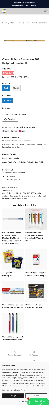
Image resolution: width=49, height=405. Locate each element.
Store (12, 23)
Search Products (15, 355)
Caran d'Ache (23, 23)
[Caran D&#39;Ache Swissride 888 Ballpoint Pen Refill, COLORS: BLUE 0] (24, 40)
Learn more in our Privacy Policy (13, 390)
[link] (24, 400)
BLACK (16, 88)
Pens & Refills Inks (39, 23)
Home (4, 23)
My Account (34, 355)
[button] (4, 11)
